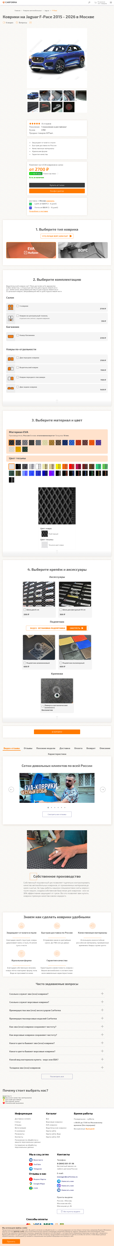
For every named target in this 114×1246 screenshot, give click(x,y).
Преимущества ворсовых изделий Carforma (33, 1018)
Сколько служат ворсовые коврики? (29, 1002)
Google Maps (39, 1184)
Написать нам (67, 1181)
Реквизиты (19, 1134)
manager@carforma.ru (67, 1177)
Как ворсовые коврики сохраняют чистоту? (33, 1035)
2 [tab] (52, 807)
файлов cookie (19, 1231)
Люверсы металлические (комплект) (56, 706)
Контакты (19, 1137)
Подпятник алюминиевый (38, 663)
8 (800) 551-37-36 (65, 1163)
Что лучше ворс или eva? (55, 236)
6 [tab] (65, 807)
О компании (20, 1131)
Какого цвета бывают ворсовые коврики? (32, 1051)
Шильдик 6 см (32, 610)
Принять (11, 1241)
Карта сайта (51, 1131)
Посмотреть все (57, 1076)
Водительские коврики (56, 1128)
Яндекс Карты (40, 1179)
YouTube (37, 1164)
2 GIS (36, 1188)
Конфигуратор (57, 191)
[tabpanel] (57, 788)
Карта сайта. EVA (53, 1137)
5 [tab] (62, 807)
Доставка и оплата (23, 1119)
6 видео (9, 22)
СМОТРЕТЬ (75, 628)
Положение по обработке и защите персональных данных (28, 1141)
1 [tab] (49, 807)
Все (47, 1119)
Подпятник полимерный (73, 663)
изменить (50, 201)
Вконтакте (38, 1160)
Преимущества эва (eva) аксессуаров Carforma (35, 1010)
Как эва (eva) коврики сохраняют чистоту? (32, 1026)
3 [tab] (55, 807)
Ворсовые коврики (54, 1122)
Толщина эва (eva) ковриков (24, 1067)
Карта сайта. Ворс (53, 1134)
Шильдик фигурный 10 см (74, 610)
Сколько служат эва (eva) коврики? (28, 994)
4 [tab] (59, 807)
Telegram (38, 1169)
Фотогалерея (20, 1128)
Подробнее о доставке (38, 211)
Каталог (51, 1113)
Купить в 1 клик (57, 185)
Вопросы (23, 22)
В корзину (57, 732)
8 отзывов (46, 123)
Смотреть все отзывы (57, 814)
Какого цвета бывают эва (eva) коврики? (32, 1043)
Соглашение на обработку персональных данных (26, 1146)
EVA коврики (51, 1125)
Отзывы (18, 1125)
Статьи (18, 1122)
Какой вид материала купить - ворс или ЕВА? (33, 1059)
